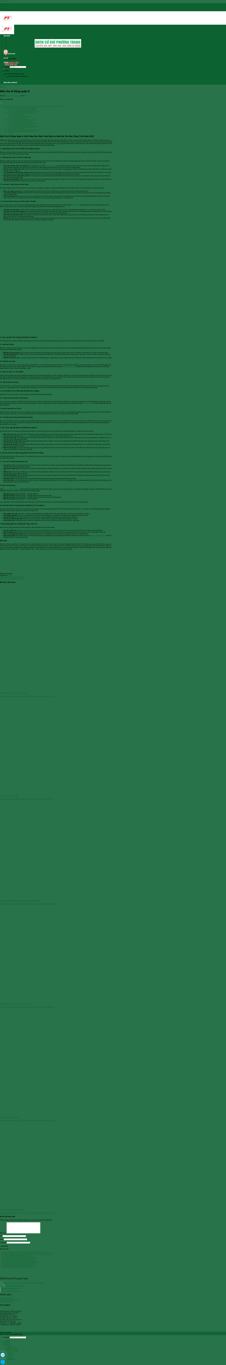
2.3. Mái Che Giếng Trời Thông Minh (22, 116)
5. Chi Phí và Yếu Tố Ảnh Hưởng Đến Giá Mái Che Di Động (24, 126)
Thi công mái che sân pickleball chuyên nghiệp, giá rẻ (20, 1260)
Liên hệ (6, 58)
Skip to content (4, 1)
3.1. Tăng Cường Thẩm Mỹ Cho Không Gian (24, 120)
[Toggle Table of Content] (1, 103)
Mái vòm (9, 45)
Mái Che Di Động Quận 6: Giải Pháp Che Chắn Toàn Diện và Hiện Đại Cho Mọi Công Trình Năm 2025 (34, 106)
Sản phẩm (7, 36)
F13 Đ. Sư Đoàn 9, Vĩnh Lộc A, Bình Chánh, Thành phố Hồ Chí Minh (24, 1283)
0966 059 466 (20, 1285)
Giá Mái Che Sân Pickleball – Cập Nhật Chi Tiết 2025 (20, 1259)
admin (25, 96)
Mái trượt (10, 49)
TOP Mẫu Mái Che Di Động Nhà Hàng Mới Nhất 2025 (20, 1265)
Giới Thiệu (7, 31)
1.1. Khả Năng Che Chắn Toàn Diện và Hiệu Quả (25, 109)
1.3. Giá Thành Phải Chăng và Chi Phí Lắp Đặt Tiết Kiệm (26, 111)
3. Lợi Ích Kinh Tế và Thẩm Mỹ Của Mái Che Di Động (22, 119)
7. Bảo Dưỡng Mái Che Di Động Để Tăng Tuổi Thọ (22, 131)
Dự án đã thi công (9, 53)
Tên (1, 1236)
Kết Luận (11, 132)
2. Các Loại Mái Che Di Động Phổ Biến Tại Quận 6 (22, 113)
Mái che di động (12, 42)
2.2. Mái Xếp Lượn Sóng (19, 115)
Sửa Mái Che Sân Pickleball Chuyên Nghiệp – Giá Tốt (20, 1264)
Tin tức (6, 62)
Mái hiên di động (12, 40)
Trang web (3, 1242)
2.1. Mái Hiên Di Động (18, 114)
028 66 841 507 (10, 1285)
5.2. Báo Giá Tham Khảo (19, 128)
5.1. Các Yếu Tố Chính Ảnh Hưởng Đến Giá (23, 127)
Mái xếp (9, 39)
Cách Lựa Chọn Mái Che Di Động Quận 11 (12, 577)
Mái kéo (9, 50)
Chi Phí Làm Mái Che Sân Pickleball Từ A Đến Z (18, 1255)
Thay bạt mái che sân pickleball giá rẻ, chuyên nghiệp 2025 (21, 1262)
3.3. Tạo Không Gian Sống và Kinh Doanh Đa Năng (25, 123)
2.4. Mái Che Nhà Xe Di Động (20, 118)
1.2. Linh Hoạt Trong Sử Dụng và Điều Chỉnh (24, 110)
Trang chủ (7, 27)
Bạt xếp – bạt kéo (12, 44)
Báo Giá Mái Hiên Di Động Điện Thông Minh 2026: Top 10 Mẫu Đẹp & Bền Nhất (27, 1254)
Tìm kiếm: (6, 67)
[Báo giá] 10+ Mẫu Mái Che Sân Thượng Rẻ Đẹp (18, 1267)
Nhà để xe (10, 47)
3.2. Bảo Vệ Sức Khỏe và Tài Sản (21, 121)
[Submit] (4, 69)
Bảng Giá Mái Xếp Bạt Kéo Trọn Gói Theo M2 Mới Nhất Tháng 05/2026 (25, 1252)
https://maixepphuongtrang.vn (10, 1291)
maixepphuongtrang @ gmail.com (11, 1288)
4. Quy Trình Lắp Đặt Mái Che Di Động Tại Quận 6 (21, 124)
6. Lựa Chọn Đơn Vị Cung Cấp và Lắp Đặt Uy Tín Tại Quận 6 (24, 129)
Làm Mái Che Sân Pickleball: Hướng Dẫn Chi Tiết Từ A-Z (21, 1257)
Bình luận (3, 1233)
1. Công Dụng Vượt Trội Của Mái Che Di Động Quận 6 (23, 108)
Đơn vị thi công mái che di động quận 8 (12, 579)
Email (1, 1239)
